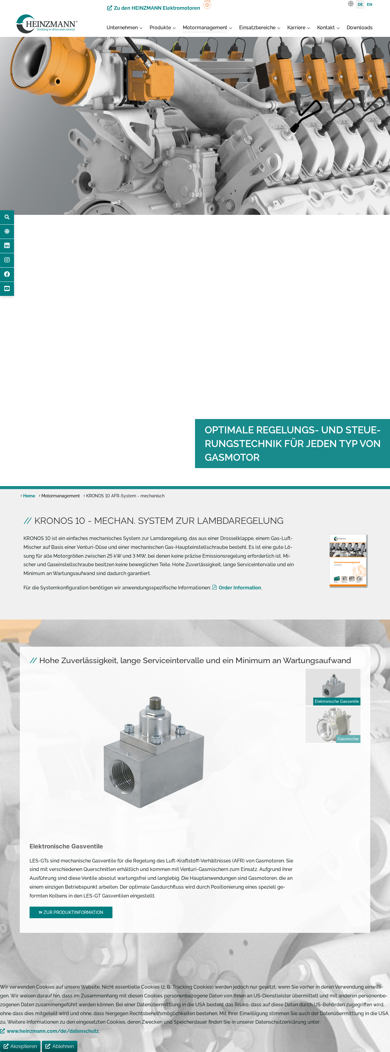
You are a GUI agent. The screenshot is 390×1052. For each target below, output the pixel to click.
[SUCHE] (7, 217)
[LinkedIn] (7, 246)
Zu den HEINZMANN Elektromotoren (157, 8)
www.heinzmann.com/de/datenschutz (53, 1031)
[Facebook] (7, 275)
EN (369, 4)
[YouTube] (7, 289)
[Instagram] (7, 260)
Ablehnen (63, 1046)
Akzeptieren (23, 1046)
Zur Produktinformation (72, 912)
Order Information (240, 588)
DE (360, 4)
